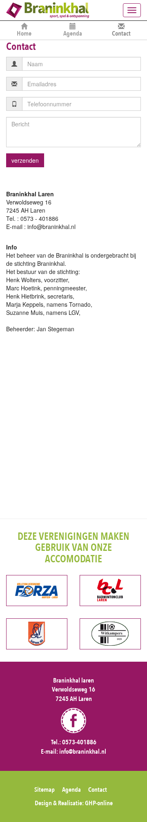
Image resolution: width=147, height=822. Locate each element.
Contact (121, 33)
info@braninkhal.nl (82, 751)
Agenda (72, 33)
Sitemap (44, 789)
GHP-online (99, 803)
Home (24, 33)
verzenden (25, 160)
